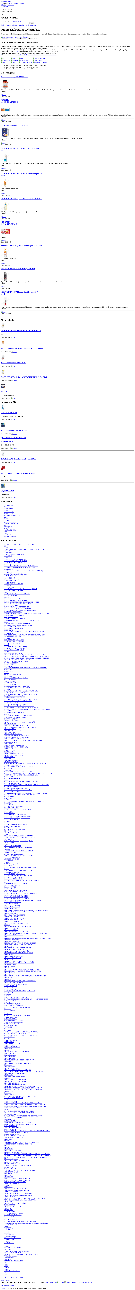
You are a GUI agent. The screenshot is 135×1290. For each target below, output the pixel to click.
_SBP (6, 1274)
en (3, 14)
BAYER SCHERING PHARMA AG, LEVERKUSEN (20, 610)
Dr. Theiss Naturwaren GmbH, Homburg (16, 704)
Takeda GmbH (8, 1185)
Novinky (7, 507)
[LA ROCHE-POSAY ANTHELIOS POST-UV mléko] (5, 162)
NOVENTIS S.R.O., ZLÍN (12, 1004)
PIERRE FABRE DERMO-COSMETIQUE (17, 1070)
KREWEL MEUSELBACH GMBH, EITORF (18, 875)
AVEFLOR (7, 585)
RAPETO (7, 1099)
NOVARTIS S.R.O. (10, 1000)
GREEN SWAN (9, 796)
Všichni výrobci (5, 1280)
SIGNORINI (8, 1145)
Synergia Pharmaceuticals (11, 1183)
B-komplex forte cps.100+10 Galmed (14, 77)
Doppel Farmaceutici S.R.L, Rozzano (15, 697)
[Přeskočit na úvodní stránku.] (6, 1)
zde (17, 51)
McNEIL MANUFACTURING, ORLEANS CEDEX (20, 943)
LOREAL (7, 925)
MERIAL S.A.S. (9, 974)
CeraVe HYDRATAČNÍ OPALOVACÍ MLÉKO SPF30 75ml (24, 377)
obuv (5, 528)
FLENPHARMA (9, 757)
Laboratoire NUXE (10, 887)
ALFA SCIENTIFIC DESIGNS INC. (15, 562)
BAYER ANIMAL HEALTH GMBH (15, 600)
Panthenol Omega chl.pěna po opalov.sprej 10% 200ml (21, 246)
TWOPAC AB (8, 1210)
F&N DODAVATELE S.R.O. (13, 734)
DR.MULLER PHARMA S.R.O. (14, 712)
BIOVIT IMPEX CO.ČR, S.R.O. (14, 650)
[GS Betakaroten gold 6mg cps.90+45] (5, 136)
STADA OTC (8, 1167)
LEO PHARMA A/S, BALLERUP (14, 915)
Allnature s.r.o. (8, 569)
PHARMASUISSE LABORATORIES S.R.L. (18, 1063)
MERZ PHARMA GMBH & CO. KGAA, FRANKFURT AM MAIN (25, 976)
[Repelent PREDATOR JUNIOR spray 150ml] (5, 280)
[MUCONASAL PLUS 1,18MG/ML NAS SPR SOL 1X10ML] (3, 409)
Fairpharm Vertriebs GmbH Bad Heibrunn (16, 735)
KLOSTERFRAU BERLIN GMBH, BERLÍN (18, 870)
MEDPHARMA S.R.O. (11, 959)
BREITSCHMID (9, 664)
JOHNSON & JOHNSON (12, 857)
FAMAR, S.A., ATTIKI (11, 742)
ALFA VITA (8, 564)
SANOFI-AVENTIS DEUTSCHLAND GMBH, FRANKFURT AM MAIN (27, 1131)
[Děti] (13, 58)
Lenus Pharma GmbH (10, 913)
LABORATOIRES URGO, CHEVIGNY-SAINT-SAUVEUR (22, 900)
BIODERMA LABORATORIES (14, 628)
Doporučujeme (8, 508)
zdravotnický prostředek (11, 523)
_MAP (6, 1272)
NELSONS (7, 994)
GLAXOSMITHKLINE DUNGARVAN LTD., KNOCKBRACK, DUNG (26, 785)
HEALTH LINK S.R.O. (11, 808)
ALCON (7, 557)
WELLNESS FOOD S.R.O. (12, 1252)
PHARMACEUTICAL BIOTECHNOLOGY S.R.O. (20, 1060)
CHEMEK (7, 827)
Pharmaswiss (8, 1065)
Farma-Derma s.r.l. (9, 743)
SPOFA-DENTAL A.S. (11, 1162)
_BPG (6, 1266)
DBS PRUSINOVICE (11, 684)
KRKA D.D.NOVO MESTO (13, 877)
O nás (2, 25)
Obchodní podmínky (11, 25)
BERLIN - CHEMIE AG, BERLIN (14, 618)
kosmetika (7, 518)
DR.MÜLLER (8, 711)
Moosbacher (8, 979)
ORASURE (7, 1028)
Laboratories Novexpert (11, 903)
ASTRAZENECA (9, 582)
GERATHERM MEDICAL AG (13, 778)
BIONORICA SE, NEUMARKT (14, 641)
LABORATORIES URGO (12, 905)
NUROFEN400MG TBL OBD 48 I (9, 223)
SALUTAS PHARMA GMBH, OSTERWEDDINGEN (20, 1124)
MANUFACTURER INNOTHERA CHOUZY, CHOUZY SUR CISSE (25, 933)
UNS (5, 1218)
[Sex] (3, 62)
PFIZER (6, 1050)
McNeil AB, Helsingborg (11, 941)
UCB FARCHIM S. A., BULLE (14, 1213)
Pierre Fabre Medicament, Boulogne (14, 1073)
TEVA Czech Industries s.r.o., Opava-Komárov (18, 1193)
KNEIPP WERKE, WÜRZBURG (14, 874)
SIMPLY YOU (8, 1149)
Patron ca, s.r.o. (8, 1045)
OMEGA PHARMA (10, 1019)
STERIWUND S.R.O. (11, 1168)
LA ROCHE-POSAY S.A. (12, 885)
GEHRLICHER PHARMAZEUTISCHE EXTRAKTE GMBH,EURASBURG (28, 773)
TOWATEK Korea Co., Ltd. (12, 1206)
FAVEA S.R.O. (9, 752)
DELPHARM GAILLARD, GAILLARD (16, 686)
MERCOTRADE (9, 972)
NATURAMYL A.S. (10, 987)
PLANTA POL (8, 1075)
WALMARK (8, 1246)
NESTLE (7, 996)
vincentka (7, 1233)
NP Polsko (7, 1009)
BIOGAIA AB (8, 630)
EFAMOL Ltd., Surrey (11, 720)
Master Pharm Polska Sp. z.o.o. (13, 935)
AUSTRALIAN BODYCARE (13, 584)
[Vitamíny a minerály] (39, 58)
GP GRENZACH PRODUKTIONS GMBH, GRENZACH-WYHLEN (25, 793)
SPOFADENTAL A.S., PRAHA (14, 1164)
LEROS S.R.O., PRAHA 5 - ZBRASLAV (16, 916)
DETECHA (7, 689)
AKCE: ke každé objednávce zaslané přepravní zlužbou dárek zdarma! (36, 55)
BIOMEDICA (8, 633)
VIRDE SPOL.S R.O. (10, 1234)
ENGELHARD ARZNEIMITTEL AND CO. (17, 725)
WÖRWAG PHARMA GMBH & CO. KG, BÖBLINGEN (21, 1254)
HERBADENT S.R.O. (11, 819)
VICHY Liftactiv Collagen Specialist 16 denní (18, 473)
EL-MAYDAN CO (10, 724)
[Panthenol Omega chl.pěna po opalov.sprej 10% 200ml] (5, 257)
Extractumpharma (9, 732)
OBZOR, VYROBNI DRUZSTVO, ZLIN (17, 1015)
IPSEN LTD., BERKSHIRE (12, 846)
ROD (6, 1109)
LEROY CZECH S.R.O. (11, 921)
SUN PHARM (8, 1173)
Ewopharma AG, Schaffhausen (13, 730)
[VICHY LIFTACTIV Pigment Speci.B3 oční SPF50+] (5, 305)
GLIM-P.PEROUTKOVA (12, 791)
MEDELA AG (8, 946)
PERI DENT (8, 1048)
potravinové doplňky (10, 522)
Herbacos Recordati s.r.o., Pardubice (15, 814)
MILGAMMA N (7, 441)
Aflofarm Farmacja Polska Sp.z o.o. (14, 554)
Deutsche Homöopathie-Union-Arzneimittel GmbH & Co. (21, 691)
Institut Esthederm (9, 842)
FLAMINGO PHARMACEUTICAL (15, 755)
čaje (5, 531)
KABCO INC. (8, 865)
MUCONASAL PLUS (9, 413)
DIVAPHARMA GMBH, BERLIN (14, 692)
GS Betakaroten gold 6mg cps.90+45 (14, 125)
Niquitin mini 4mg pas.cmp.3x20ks (14, 430)
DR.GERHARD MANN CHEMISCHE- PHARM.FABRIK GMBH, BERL (27, 709)
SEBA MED (8, 1139)
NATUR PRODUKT (10, 986)
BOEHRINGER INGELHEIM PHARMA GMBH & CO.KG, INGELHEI (26, 658)
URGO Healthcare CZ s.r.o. (12, 1220)
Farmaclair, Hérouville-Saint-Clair (14, 745)
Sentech (6, 1140)
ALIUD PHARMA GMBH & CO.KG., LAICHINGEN (21, 566)
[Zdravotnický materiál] (40, 62)
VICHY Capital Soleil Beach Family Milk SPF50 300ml (22, 348)
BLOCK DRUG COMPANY (13, 653)
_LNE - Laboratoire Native (12, 1271)
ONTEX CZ (8, 1027)
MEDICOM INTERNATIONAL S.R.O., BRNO (18, 953)
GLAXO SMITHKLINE (11, 783)
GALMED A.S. (9, 768)
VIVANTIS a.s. (9, 1243)
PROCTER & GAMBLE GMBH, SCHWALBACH (19, 1086)
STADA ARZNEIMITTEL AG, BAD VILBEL (18, 1165)
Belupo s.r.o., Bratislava (11, 617)
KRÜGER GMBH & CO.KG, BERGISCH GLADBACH (21, 880)
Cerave (6, 673)
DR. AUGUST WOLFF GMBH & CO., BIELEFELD (20, 699)
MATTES (7, 936)
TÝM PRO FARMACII (11, 1211)
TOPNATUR (8, 1201)
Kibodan (6, 869)
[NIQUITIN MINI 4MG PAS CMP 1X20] (3, 487)
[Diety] (21, 58)
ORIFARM (7, 1030)
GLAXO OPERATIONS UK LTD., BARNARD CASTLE (22, 781)
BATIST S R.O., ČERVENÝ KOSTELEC (17, 594)
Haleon (6, 799)
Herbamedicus (8, 821)
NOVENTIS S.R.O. (10, 1002)
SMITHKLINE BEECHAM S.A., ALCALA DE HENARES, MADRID (25, 1157)
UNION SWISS (9, 1216)
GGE (6, 780)
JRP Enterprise (8, 860)
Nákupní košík (5, 6)
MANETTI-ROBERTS (11, 930)
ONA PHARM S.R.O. (11, 1025)
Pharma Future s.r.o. (10, 1055)
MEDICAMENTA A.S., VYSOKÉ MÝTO (17, 951)
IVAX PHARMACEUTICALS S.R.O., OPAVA (18, 851)
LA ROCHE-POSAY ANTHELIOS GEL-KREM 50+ (21, 331)
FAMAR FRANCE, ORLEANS (14, 739)
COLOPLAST (8, 676)
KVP (5, 882)
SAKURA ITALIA (10, 1121)
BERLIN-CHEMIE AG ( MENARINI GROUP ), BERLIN (21, 620)
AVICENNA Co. (9, 587)
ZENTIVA (7, 1259)
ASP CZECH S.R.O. (10, 580)
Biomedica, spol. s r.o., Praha (12, 636)
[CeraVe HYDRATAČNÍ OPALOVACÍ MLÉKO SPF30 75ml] (3, 373)
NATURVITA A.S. (10, 989)
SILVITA (7, 1147)
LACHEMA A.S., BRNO (12, 907)
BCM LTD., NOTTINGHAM (13, 612)
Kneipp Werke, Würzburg (11, 872)
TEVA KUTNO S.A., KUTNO (13, 1196)
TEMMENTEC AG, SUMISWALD (15, 1188)
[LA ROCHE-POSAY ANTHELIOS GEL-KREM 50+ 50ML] (3, 327)
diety (5, 517)
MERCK (7, 968)
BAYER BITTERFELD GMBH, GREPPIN (17, 603)
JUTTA (6, 862)
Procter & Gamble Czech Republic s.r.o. (16, 1084)
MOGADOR (8, 977)
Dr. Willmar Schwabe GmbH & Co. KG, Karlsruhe (19, 706)
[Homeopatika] (5, 60)
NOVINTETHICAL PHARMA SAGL (16, 1005)
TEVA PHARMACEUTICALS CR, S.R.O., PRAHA (20, 1200)
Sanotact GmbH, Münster (11, 1134)
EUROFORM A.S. (10, 729)
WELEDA (7, 1249)
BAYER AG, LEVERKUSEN (13, 599)
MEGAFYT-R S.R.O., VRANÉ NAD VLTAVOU (19, 961)
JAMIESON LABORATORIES (13, 854)
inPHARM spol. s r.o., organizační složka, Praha (18, 841)
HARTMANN (8, 803)
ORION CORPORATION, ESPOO (15, 1033)
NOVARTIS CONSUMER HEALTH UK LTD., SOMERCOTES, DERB (26, 999)
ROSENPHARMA (10, 1114)
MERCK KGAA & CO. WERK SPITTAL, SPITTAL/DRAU (22, 971)
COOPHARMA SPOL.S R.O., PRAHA (16, 678)
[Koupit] (3, 95)
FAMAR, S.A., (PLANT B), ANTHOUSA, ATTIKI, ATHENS (23, 740)
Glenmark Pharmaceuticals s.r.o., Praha (15, 788)
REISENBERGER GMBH (12, 1108)
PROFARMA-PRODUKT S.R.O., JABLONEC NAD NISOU (23, 1088)
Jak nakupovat (23, 25)
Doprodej (7, 510)
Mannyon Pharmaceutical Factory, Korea (16, 931)
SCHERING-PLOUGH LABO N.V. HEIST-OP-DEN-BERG (22, 1142)
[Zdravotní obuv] (24, 60)
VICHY (6, 1231)
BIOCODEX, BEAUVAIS (12, 627)
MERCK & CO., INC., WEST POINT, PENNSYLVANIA (21, 969)
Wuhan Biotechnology (10, 1256)
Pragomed (7, 1078)
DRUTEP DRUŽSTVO (11, 719)
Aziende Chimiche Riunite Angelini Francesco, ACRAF (20, 589)
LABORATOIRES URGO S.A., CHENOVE (17, 898)
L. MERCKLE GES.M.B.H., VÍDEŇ (15, 883)
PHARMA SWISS (9, 1058)
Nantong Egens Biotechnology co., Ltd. (16, 984)
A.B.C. (6, 547)
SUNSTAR (7, 1175)
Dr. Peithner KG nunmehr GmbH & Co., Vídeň (18, 701)
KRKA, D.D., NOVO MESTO (13, 879)
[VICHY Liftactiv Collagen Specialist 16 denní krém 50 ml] (3, 470)
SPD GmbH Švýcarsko (11, 1159)
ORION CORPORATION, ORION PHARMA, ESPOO (21, 1035)
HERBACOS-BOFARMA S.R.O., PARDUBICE (19, 816)
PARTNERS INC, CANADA (13, 1043)
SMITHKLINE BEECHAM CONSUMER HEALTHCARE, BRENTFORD (27, 1154)
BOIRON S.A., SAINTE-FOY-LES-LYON (17, 659)
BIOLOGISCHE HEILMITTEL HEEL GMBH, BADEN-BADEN (24, 631)
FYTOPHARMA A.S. (11, 762)
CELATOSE (8, 669)
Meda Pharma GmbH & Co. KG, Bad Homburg (18, 944)
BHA (6, 622)
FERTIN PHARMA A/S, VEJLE (14, 753)
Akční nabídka (8, 505)
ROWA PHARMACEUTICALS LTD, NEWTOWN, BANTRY (23, 1116)
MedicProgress (8, 954)
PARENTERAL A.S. (10, 1040)
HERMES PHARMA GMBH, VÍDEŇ (15, 824)
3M (5, 546)
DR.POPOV (8, 714)
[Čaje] (3, 58)
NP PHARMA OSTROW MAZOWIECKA (17, 1007)
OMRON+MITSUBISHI (11, 1024)
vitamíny (6, 520)
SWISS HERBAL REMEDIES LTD (15, 1182)
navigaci (22, 3)
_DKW (6, 1267)
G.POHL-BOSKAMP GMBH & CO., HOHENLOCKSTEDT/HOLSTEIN (26, 763)
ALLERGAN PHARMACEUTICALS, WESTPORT (20, 567)
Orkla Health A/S (9, 1037)
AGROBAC (8, 556)
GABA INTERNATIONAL (12, 765)
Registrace (11, 5)
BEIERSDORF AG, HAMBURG (14, 615)
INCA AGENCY (9, 839)
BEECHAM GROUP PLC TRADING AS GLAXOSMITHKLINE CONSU (27, 613)
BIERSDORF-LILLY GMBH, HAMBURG (17, 623)
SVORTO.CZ (8, 1177)
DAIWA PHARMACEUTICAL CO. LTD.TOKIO (19, 544)
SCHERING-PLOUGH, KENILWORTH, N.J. (18, 1144)
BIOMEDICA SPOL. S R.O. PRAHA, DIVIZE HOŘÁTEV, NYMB (24, 635)
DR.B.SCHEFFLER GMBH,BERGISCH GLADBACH (21, 707)
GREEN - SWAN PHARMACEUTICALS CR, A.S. (20, 795)
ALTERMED (8, 572)
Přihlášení (3, 5)
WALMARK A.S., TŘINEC (12, 1248)
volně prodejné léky (10, 530)
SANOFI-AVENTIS (10, 1129)
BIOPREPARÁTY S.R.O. (12, 643)
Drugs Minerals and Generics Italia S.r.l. (16, 717)
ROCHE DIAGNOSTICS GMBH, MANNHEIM (19, 1111)
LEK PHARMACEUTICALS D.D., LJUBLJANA (19, 911)
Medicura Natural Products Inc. (13, 956)
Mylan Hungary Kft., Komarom (13, 982)
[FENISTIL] (5, 113)
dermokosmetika (9, 512)
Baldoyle (7, 592)
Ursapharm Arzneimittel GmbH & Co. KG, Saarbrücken (20, 1221)
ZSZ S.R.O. (7, 1264)
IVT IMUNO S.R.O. (10, 852)
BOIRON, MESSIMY (11, 663)
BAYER (6, 597)
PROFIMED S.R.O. (10, 1091)
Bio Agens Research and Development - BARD (18, 625)
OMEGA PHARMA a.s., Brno (13, 1020)
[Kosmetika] (14, 60)
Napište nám (32, 25)
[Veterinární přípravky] (26, 62)
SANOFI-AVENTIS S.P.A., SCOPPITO (16, 1132)
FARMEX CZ (8, 748)
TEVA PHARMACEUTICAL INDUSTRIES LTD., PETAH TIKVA (24, 1198)
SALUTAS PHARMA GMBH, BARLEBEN (17, 1122)
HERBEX (7, 823)
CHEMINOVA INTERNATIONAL (15, 829)
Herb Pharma (8, 811)
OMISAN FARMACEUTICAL (13, 1022)
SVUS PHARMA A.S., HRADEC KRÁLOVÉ (18, 1178)
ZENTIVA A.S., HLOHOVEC (13, 1261)
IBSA (6, 834)
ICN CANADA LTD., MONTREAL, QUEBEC (18, 836)
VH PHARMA (8, 1228)
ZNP (5, 1262)
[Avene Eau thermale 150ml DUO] (3, 359)
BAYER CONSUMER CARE (13, 605)
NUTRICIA (8, 1012)
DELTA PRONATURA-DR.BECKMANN (17, 687)
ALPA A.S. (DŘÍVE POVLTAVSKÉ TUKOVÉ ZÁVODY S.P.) (23, 571)
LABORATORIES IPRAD (12, 902)
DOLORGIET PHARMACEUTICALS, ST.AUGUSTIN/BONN (23, 694)
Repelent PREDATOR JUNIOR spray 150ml (18, 269)
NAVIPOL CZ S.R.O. (10, 992)
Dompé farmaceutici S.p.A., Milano (14, 696)
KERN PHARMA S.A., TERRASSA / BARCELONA (20, 867)
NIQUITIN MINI (7, 491)
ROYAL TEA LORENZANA (13, 1117)
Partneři (3, 1288)
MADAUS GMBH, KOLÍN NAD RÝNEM (17, 926)
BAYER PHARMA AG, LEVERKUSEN (16, 607)
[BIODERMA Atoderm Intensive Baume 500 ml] (3, 455)
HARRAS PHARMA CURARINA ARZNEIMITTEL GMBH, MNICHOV (26, 801)
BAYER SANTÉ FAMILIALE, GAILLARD (17, 608)
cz (1, 14)
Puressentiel (7, 1093)
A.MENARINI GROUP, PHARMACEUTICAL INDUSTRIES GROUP (26, 549)
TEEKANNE (8, 1187)
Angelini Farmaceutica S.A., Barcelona (15, 574)
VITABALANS (9, 1239)
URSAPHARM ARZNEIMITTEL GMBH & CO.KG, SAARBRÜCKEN (26, 1223)
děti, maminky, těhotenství (12, 515)
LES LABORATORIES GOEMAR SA (16, 923)
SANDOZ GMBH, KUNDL (12, 1127)
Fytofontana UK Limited (11, 760)
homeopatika (8, 526)
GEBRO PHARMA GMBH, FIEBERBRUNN (18, 771)
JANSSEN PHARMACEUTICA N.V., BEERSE (19, 855)
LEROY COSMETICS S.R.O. (13, 920)
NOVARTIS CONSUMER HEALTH (15, 997)
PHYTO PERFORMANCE (12, 1068)
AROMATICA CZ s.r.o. (11, 579)
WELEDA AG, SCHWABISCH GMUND (17, 1251)
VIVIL (6, 1244)
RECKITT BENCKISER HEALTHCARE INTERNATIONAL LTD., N (26, 1104)
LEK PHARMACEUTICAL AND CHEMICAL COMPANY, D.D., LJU (26, 910)
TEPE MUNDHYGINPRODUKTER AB (16, 1190)
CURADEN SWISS (10, 679)
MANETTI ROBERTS (11, 928)
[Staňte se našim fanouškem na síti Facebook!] (60, 1282)
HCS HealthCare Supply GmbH (13, 806)
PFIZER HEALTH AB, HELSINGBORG (16, 1052)
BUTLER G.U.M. (9, 666)
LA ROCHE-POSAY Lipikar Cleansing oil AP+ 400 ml (21, 199)
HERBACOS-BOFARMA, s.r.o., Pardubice (17, 818)
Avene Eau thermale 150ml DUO (13, 363)
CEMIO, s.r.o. (8, 671)
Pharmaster (7, 1061)
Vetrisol (6, 1226)
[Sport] (13, 62)
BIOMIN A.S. (8, 638)
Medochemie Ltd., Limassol (12, 958)
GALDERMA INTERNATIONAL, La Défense (18, 767)
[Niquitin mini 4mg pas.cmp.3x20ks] (3, 427)
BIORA (6, 645)
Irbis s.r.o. (7, 849)
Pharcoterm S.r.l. (9, 1053)
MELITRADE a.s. (9, 966)
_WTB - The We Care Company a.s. (15, 1277)
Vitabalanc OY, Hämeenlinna (12, 1238)
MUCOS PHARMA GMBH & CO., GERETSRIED (20, 981)
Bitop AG (7, 651)
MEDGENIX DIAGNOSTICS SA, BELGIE (17, 948)
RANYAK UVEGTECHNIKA (13, 1098)
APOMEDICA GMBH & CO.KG (14, 575)
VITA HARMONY (10, 1236)
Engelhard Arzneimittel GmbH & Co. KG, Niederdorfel (20, 727)
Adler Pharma (8, 552)
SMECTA (4, 392)
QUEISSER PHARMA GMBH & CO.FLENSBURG (20, 1096)
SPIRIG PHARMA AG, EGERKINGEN (16, 1160)
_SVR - (6, 1276)
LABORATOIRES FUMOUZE (13, 892)
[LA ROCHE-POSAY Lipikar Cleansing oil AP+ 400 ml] (5, 210)
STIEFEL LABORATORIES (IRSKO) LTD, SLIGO (20, 1170)
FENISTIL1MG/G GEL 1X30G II (9, 101)
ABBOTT (7, 551)
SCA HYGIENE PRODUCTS (13, 1137)
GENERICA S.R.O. (10, 776)
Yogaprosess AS (9, 1257)
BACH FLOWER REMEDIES (13, 590)
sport (5, 533)
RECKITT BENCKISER (11, 1101)
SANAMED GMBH (10, 1126)
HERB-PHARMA (9, 813)
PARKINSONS (9, 1042)
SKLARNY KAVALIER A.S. (13, 1152)
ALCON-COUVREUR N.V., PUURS (15, 561)
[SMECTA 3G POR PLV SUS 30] (3, 388)
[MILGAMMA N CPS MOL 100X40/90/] (13, 438)
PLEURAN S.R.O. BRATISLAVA (14, 1076)
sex (5, 525)
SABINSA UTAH (9, 1119)
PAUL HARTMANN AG (12, 1047)
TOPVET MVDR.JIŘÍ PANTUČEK (15, 1203)
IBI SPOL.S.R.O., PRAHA (12, 832)
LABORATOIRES (10, 888)
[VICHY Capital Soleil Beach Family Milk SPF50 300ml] (3, 345)
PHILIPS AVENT (9, 1066)
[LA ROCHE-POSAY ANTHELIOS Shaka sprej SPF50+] (5, 187)
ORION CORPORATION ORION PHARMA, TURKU (21, 1032)
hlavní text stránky (14, 3)
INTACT (7, 844)
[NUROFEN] (5, 235)
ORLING (7, 1038)
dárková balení (8, 513)
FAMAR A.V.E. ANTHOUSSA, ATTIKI (16, 737)
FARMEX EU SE (9, 750)
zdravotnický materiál (10, 536)
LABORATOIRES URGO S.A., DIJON (16, 895)
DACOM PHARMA (10, 683)
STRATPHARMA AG (11, 1172)
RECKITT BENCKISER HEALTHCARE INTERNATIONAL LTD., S (25, 1106)
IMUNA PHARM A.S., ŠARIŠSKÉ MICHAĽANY (19, 837)
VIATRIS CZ (8, 1229)
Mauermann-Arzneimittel (11, 940)
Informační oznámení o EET (9, 1285)
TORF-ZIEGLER (9, 1205)
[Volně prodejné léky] (39, 60)
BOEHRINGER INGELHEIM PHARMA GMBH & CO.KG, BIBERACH (26, 656)
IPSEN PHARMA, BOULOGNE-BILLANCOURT (19, 847)
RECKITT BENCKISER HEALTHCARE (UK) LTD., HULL (23, 1103)
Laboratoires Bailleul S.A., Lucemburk (15, 890)
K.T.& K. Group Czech (11, 864)
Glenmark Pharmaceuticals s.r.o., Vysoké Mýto (18, 790)
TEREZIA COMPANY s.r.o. (12, 1192)
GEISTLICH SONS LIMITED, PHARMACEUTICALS (21, 775)
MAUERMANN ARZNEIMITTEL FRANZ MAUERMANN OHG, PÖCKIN (27, 938)
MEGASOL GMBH (10, 964)
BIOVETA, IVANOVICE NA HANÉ (15, 646)
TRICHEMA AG (9, 1208)
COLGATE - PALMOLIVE (12, 674)
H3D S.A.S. (8, 798)
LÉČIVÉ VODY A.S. (10, 908)
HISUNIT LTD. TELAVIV (12, 826)
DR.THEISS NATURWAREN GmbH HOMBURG (19, 715)
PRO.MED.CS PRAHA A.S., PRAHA (15, 1080)
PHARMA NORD (9, 1056)
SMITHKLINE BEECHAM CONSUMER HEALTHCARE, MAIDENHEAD (27, 1155)
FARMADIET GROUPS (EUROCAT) (16, 747)
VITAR (6, 1241)
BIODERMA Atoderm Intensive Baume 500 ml (18, 459)
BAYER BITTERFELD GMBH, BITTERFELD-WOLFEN (22, 602)
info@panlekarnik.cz (18, 21)
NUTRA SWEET (9, 1010)
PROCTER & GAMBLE (11, 1083)
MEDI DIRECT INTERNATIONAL (15, 949)
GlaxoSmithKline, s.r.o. (11, 786)
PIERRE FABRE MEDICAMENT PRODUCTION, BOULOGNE (24, 1071)
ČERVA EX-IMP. (9, 681)
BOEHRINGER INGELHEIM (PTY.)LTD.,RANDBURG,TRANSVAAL (26, 655)
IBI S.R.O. (7, 831)
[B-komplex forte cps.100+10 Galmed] (5, 88)
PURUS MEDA (9, 1094)
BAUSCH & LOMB (10, 595)
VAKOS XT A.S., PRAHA (12, 1224)
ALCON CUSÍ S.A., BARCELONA (15, 559)
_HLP (6, 1269)
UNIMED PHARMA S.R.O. (12, 1215)
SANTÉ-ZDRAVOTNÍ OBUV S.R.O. (15, 1136)
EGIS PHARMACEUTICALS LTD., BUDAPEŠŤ (19, 722)
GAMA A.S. (8, 770)
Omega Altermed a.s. (10, 1017)
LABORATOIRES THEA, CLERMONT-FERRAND (20, 893)
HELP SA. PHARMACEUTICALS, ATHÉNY (18, 809)
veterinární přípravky (10, 535)
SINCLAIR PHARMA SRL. (12, 1150)
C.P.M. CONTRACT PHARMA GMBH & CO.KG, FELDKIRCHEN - (25, 668)
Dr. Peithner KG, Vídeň (11, 702)
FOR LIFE (7, 758)
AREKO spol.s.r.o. (10, 577)
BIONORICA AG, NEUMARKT (14, 640)
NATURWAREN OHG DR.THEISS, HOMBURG (19, 991)
